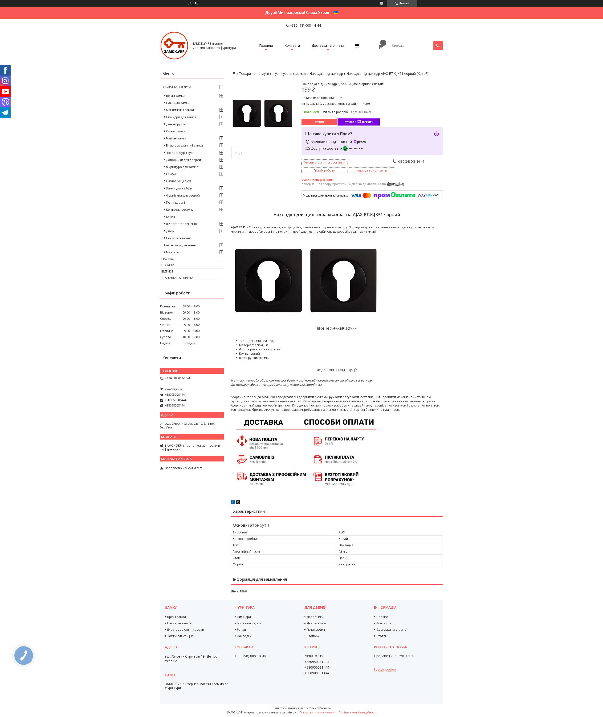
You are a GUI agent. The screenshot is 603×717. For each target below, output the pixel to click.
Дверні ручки (176, 124)
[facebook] (233, 503)
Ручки (241, 629)
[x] (238, 503)
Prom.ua (325, 708)
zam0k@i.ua (173, 389)
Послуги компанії (178, 238)
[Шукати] (438, 45)
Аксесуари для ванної (182, 245)
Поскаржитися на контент (317, 712)
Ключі (170, 216)
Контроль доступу (179, 209)
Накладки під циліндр (326, 73)
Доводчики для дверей (183, 160)
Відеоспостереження (182, 224)
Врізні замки (175, 95)
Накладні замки (178, 103)
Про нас (167, 259)
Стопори (313, 636)
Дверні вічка (316, 623)
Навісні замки (176, 138)
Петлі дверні (175, 202)
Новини (167, 265)
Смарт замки (175, 131)
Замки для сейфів (179, 188)
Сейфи (171, 174)
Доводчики (315, 617)
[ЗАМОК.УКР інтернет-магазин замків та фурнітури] (174, 45)
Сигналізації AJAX (178, 181)
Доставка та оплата (328, 45)
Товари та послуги (254, 73)
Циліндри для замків (181, 117)
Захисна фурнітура (180, 153)
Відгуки (167, 271)
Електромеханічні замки (184, 145)
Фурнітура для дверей (183, 195)
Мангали (172, 252)
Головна (266, 45)
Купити (319, 122)
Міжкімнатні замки (180, 110)
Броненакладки (249, 623)
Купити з (350, 122)
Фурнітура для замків (289, 73)
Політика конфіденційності (357, 712)
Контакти (292, 45)
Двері (170, 231)
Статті (381, 636)
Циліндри (244, 617)
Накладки (244, 636)
